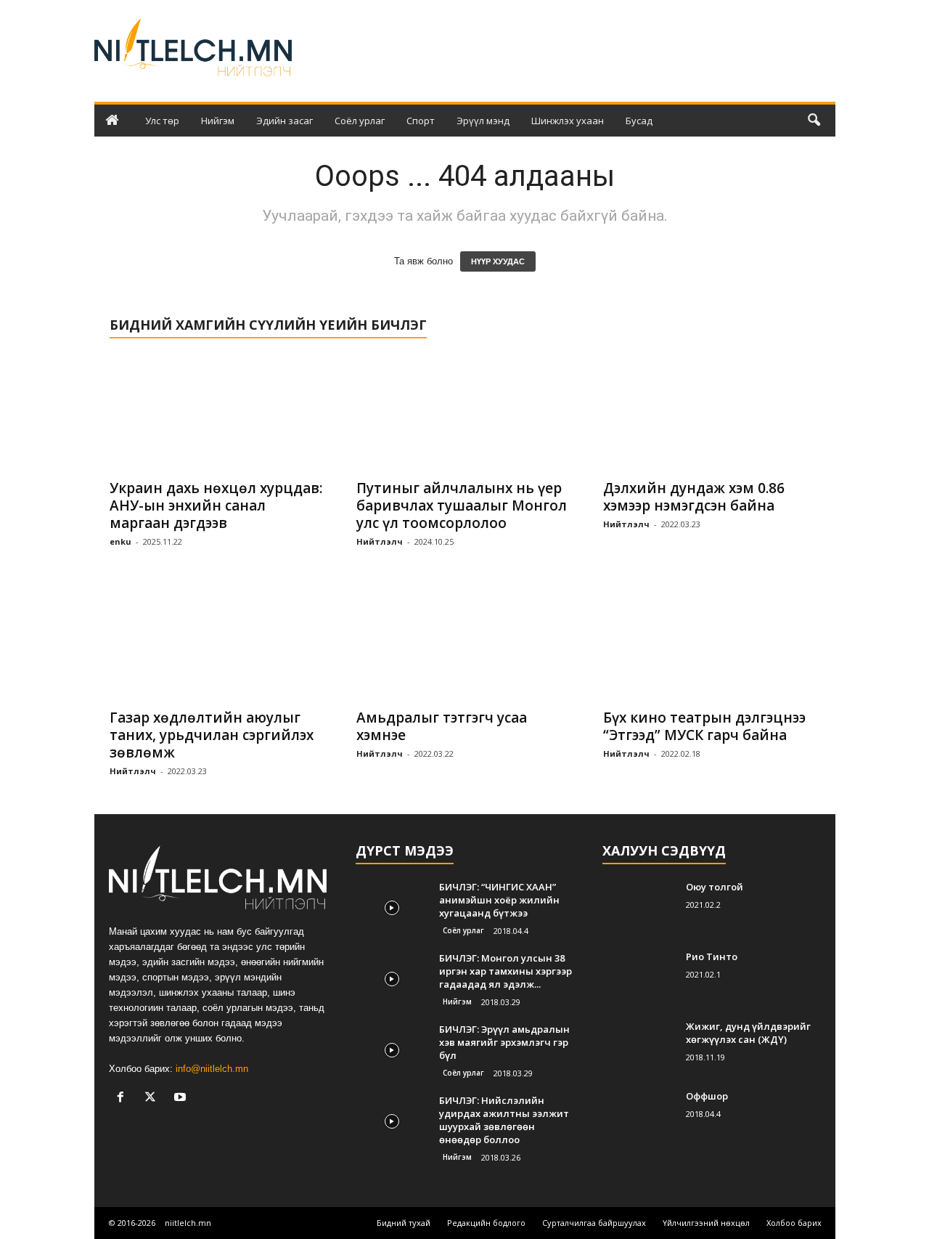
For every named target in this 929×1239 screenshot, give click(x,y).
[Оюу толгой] (638, 907)
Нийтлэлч (379, 541)
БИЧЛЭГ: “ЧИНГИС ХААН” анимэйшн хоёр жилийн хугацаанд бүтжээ (499, 899)
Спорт (420, 120)
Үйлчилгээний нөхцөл (706, 1222)
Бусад (639, 120)
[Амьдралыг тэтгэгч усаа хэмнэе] (465, 642)
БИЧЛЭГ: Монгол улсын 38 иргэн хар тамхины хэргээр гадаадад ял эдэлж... (505, 971)
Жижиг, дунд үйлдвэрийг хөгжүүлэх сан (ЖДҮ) (748, 1033)
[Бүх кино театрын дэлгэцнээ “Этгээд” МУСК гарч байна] (712, 642)
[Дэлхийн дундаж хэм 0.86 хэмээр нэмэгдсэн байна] (712, 412)
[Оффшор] (638, 1116)
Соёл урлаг (360, 120)
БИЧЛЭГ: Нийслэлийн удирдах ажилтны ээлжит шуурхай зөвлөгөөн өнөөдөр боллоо (504, 1120)
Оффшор (707, 1095)
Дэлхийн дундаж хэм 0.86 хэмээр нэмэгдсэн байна (694, 497)
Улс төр (162, 120)
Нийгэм (217, 120)
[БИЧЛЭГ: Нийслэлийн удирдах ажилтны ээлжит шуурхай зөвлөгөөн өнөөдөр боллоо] (392, 1121)
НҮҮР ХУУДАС (498, 261)
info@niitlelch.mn (212, 1068)
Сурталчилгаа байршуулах (594, 1222)
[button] (814, 121)
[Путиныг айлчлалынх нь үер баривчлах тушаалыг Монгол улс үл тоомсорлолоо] (465, 412)
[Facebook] (124, 1098)
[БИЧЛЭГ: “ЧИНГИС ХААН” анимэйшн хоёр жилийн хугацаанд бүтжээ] (392, 907)
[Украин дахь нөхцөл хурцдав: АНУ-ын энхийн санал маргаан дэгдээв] (218, 412)
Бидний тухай (403, 1222)
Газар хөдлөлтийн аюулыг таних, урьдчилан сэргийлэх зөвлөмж (212, 735)
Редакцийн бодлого (486, 1222)
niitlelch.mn (188, 1222)
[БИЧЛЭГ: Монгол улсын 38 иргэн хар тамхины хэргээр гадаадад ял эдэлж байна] (392, 978)
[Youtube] (181, 1098)
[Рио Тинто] (638, 977)
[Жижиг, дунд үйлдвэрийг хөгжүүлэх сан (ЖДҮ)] (638, 1047)
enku (120, 541)
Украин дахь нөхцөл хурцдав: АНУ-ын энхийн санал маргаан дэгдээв (216, 505)
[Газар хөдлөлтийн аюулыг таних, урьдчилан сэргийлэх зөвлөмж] (218, 642)
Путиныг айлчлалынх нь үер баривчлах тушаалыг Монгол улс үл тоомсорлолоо (461, 505)
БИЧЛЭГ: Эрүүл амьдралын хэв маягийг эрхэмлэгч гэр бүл (504, 1042)
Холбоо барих (794, 1222)
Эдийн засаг (284, 120)
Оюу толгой (714, 886)
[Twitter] (153, 1098)
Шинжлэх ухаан (567, 120)
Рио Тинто (711, 956)
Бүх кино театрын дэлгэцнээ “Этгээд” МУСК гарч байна (704, 726)
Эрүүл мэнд (483, 120)
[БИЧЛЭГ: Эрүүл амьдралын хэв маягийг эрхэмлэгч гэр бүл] (392, 1050)
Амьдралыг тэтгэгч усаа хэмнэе (441, 726)
